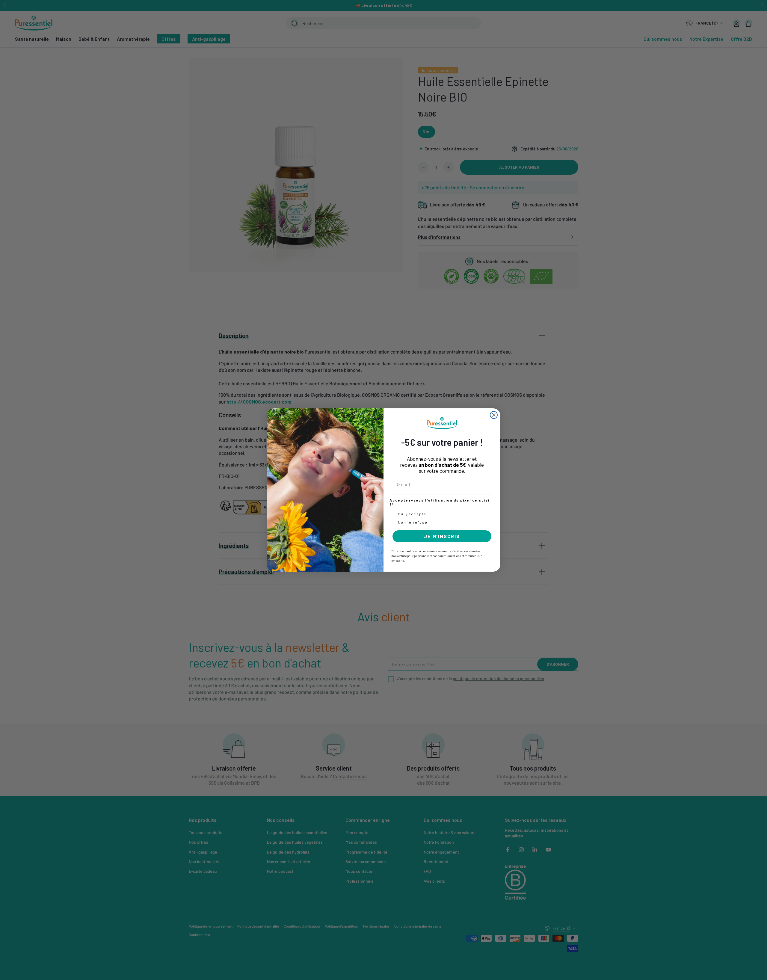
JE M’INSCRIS (442, 536)
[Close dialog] (493, 415)
